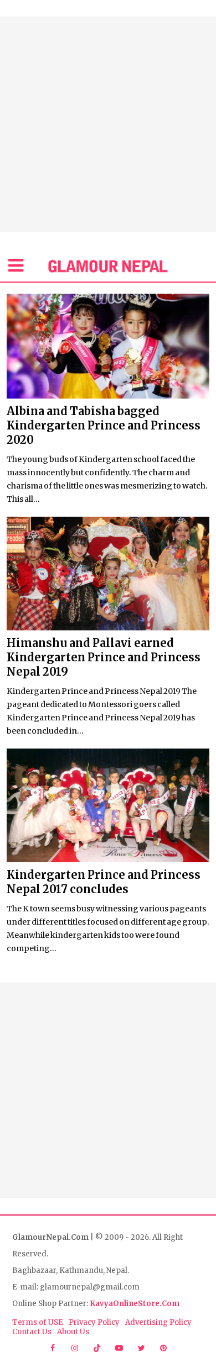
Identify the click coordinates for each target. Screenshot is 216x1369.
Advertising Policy (158, 1322)
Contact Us (32, 1331)
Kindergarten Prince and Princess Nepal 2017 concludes (103, 882)
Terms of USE (37, 1322)
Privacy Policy (94, 1322)
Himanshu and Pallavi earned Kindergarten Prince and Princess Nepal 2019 (103, 657)
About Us (73, 1331)
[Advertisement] (108, 124)
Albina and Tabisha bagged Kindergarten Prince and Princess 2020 (103, 425)
